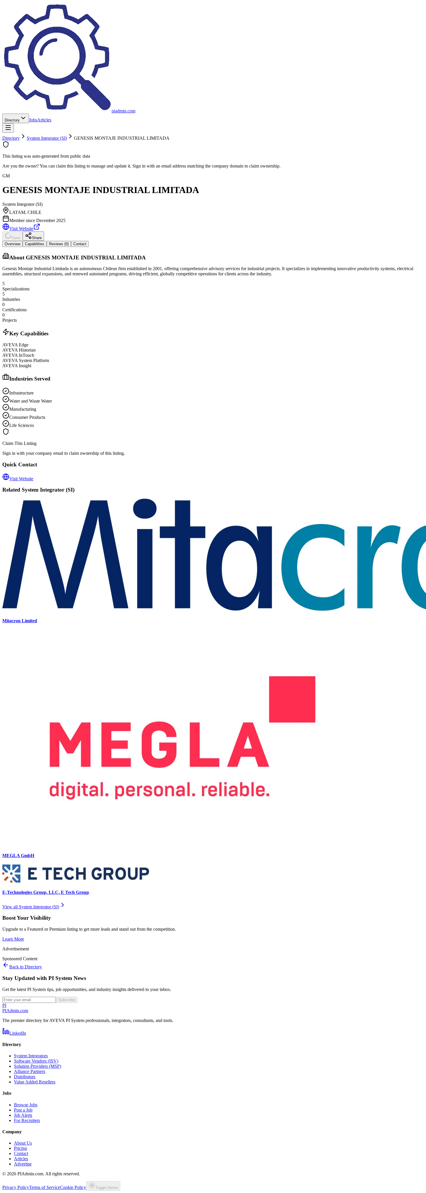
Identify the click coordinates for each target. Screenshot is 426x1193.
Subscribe (66, 1000)
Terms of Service (44, 1187)
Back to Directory (25, 966)
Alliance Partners (29, 1071)
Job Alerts (23, 1115)
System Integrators (31, 1055)
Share (37, 238)
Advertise (23, 1163)
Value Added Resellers (34, 1081)
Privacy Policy (15, 1187)
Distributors (24, 1076)
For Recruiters (27, 1120)
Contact (21, 1153)
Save (16, 238)
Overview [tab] (12, 244)
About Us (23, 1143)
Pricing (20, 1148)
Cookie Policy (73, 1187)
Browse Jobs (25, 1104)
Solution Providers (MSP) (37, 1066)
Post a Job (23, 1109)
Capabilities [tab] (34, 244)
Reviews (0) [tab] (59, 244)
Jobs (33, 119)
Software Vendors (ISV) (36, 1061)
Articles (44, 119)
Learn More (13, 938)
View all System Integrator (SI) (30, 906)
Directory (12, 120)
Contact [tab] (79, 244)
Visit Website (21, 228)
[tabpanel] (213, 340)
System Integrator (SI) (47, 138)
